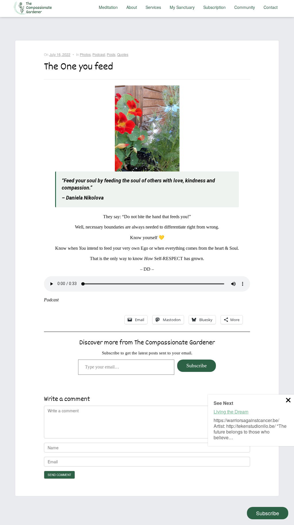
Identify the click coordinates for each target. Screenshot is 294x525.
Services (153, 7)
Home (34, 7)
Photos (85, 54)
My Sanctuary (182, 7)
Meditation (108, 7)
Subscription (214, 7)
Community (244, 7)
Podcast (98, 54)
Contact (271, 7)
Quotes (122, 54)
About (131, 7)
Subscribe (196, 365)
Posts (111, 54)
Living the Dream (231, 411)
